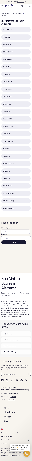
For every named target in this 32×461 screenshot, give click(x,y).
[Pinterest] (21, 380)
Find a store (11, 399)
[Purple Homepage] (9, 6)
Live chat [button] (13, 396)
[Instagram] (7, 380)
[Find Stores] (26, 6)
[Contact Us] (22, 6)
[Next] (25, 2)
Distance (4, 234)
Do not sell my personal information (10, 432)
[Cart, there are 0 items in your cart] (30, 6)
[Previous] (6, 2)
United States (17, 13)
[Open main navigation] (2, 6)
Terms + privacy (5, 443)
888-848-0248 (13, 393)
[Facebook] (2, 380)
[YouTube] (16, 380)
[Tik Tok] (12, 380)
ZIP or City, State (6, 228)
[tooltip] (16, 429)
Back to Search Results (9, 293)
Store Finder (5, 13)
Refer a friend (20, 1)
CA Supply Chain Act (6, 436)
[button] (16, 408)
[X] (26, 380)
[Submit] (28, 374)
